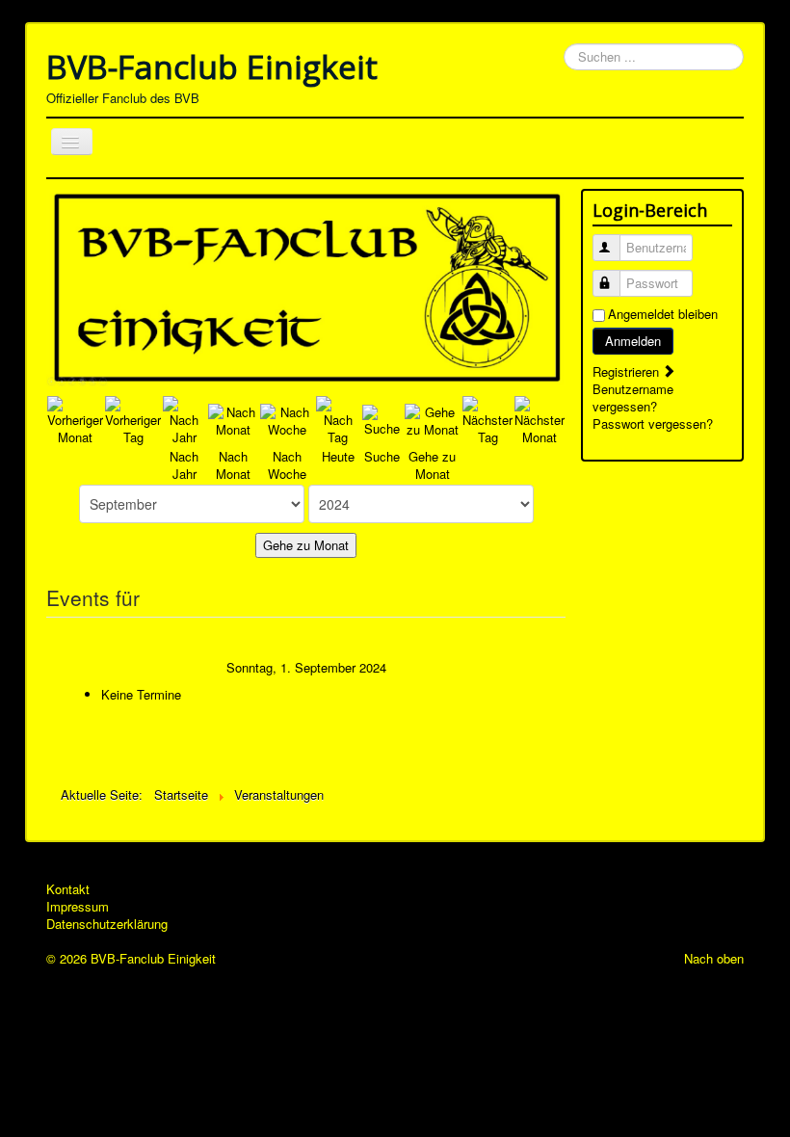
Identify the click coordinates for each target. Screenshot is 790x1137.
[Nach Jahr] (184, 419)
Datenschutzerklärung (107, 924)
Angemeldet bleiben (663, 314)
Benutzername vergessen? (632, 397)
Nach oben (714, 958)
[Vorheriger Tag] (133, 419)
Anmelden (633, 340)
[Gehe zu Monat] (433, 419)
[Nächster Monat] (539, 419)
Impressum (77, 906)
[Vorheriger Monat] (75, 419)
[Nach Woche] (287, 419)
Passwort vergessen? (652, 423)
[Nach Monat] (233, 419)
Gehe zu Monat (306, 545)
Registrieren (627, 371)
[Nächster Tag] (487, 419)
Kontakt (68, 889)
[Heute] (338, 419)
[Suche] (382, 419)
